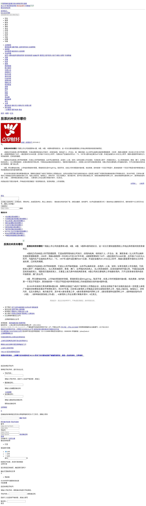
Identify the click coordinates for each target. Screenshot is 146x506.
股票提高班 (20, 55)
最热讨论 (21, 105)
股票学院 (22, 323)
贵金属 (7, 97)
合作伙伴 (28, 307)
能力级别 (8, 68)
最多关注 (15, 105)
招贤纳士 (24, 313)
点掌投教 (21, 309)
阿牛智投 (8, 107)
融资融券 (8, 99)
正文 (11, 113)
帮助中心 (15, 311)
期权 (6, 93)
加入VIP (3, 6)
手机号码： (5, 494)
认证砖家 (21, 51)
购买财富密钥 (11, 6)
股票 (13, 109)
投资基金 (8, 84)
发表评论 (4, 206)
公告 (26, 311)
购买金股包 (21, 6)
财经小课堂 (60, 55)
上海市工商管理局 (7, 348)
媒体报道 (21, 307)
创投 (6, 95)
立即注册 (12, 438)
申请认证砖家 (16, 313)
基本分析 (8, 76)
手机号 (3, 430)
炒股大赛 (28, 105)
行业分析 (8, 78)
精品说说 (15, 51)
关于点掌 (15, 307)
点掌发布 (31, 313)
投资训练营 (29, 55)
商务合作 (21, 311)
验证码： (4, 501)
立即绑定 (4, 407)
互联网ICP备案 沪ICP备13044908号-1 (14, 327)
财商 (6, 64)
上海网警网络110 (7, 333)
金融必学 (36, 55)
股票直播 (8, 47)
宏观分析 (8, 80)
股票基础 (8, 66)
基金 (20, 109)
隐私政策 (35, 307)
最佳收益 (8, 105)
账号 (2, 424)
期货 (6, 89)
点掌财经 (8, 45)
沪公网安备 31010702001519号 (11, 331)
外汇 (6, 91)
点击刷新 (8, 392)
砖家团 (7, 49)
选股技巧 (8, 72)
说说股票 (8, 51)
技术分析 (8, 74)
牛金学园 (8, 53)
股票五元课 (44, 55)
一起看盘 (8, 109)
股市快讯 (25, 47)
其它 (6, 101)
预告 (16, 47)
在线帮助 (32, 47)
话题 (6, 57)
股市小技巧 (52, 55)
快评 (6, 61)
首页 (6, 55)
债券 (6, 86)
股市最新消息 (14, 323)
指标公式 (8, 82)
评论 (2, 196)
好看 (6, 59)
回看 (13, 47)
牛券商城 (68, 55)
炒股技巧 (26, 142)
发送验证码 (24, 434)
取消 (24, 418)
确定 (21, 418)
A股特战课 (12, 55)
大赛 (6, 103)
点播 (20, 47)
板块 (16, 109)
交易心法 (8, 70)
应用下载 (15, 309)
